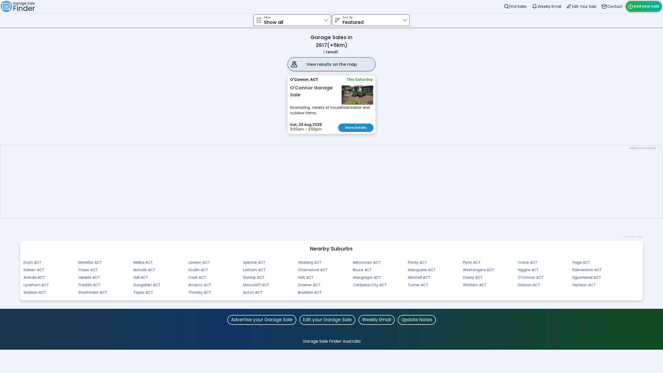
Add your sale (646, 6)
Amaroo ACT (199, 285)
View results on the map (331, 64)
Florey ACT (417, 262)
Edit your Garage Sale (327, 320)
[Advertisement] (334, 181)
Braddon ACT (310, 292)
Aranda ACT (34, 277)
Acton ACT (253, 292)
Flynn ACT (472, 262)
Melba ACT (143, 262)
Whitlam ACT (475, 285)
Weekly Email (549, 6)
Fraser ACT (88, 269)
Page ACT (581, 262)
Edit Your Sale (584, 6)
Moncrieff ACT (256, 285)
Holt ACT (306, 277)
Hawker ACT (89, 277)
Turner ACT (418, 285)
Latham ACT (254, 269)
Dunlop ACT (253, 277)
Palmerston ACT (587, 269)
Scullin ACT (198, 269)
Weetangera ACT (478, 269)
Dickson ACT (529, 285)
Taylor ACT (143, 292)
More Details (355, 127)
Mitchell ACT (419, 277)
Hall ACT (140, 277)
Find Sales (518, 6)
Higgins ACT (528, 269)
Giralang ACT (310, 262)
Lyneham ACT (36, 285)
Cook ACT (197, 277)
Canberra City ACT (370, 285)
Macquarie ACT (422, 269)
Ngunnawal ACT (587, 277)
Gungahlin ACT (146, 285)
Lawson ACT (199, 262)
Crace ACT (527, 262)
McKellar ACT (90, 262)
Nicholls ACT (144, 269)
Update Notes (416, 320)
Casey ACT (473, 277)
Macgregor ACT (367, 277)
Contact (615, 6)
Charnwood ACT (313, 269)
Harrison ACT (584, 285)
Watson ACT (35, 292)
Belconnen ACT (367, 262)
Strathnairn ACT (92, 292)
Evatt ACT (32, 262)
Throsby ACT (199, 292)
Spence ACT (254, 262)
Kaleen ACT (34, 269)
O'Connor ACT (531, 277)
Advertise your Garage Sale (262, 320)
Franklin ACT (89, 285)
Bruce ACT (362, 269)
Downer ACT (309, 285)
